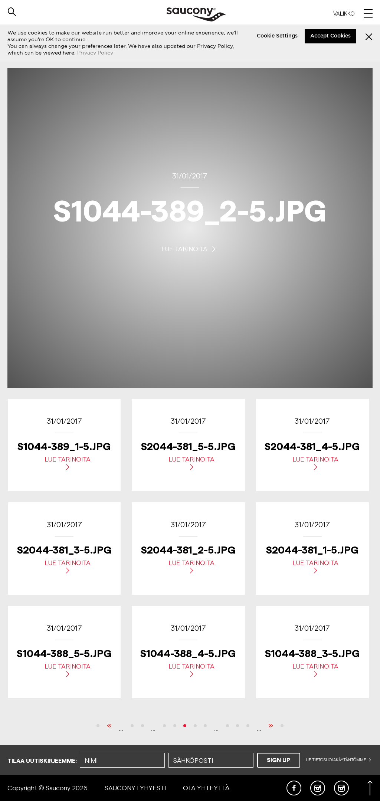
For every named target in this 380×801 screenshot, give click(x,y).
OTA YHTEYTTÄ (206, 787)
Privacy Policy (95, 53)
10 (132, 725)
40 (227, 725)
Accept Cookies (330, 36)
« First (97, 725)
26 (164, 725)
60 (247, 725)
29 (195, 725)
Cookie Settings (277, 36)
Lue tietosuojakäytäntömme (335, 760)
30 (205, 725)
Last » (282, 725)
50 (237, 725)
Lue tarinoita (185, 248)
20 (142, 725)
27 (174, 725)
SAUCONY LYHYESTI (135, 787)
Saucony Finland (196, 14)
